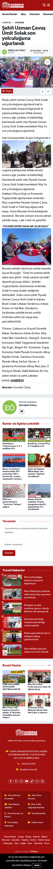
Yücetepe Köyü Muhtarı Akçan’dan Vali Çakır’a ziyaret (38, 710)
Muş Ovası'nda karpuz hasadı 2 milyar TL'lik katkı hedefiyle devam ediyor (11, 713)
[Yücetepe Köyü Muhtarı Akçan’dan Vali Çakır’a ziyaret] (39, 699)
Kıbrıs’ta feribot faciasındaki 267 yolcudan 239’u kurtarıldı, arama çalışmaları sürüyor (12, 474)
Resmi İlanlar (9, 14)
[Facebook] (10, 781)
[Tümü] (49, 665)
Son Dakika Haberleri (11, 824)
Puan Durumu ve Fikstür (13, 815)
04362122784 (28, 764)
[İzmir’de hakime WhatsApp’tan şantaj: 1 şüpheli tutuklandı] (39, 460)
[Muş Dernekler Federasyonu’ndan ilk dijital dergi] (39, 676)
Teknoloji (38, 843)
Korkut (33, 840)
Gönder (9, 553)
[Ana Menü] (48, 5)
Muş (23, 14)
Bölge (28, 837)
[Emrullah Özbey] (10, 407)
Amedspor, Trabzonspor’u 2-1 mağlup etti (12, 446)
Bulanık (36, 837)
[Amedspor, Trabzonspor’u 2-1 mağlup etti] (14, 435)
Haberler (6, 23)
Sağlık (23, 843)
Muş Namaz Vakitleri (12, 806)
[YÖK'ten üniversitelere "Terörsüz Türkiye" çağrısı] (14, 491)
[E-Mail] (21, 411)
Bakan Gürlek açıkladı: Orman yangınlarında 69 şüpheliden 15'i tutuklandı (37, 504)
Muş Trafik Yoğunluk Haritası (36, 806)
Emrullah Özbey (28, 405)
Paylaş (9, 91)
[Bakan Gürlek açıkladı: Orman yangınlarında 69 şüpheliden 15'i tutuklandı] (39, 491)
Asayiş (21, 837)
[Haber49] (13, 5)
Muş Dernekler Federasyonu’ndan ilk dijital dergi (39, 686)
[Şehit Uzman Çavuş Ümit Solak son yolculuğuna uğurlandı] (26, 72)
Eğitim (44, 837)
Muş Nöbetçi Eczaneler (12, 797)
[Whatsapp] (37, 781)
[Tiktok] (31, 781)
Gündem (34, 14)
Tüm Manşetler (38, 813)
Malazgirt (8, 843)
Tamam (36, 865)
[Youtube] (26, 781)
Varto (46, 843)
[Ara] (44, 5)
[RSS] (42, 781)
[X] (16, 781)
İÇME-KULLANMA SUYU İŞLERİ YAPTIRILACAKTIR (11, 686)
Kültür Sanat (44, 840)
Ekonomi (6, 840)
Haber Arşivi (37, 822)
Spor (30, 843)
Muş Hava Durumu (34, 797)
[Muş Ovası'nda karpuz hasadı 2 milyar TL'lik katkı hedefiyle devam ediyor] (14, 699)
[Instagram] (21, 781)
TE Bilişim (33, 851)
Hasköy (25, 840)
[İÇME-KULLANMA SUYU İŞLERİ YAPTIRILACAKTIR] (14, 676)
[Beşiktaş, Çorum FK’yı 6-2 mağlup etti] (39, 435)
